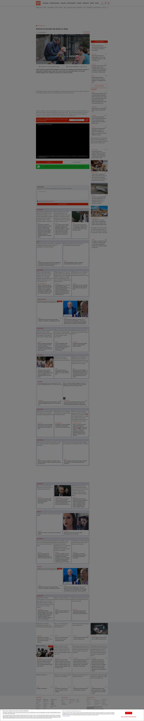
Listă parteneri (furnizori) (66, 716)
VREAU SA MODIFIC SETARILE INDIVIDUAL (128, 716)
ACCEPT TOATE (128, 712)
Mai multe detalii (12, 713)
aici (56, 716)
